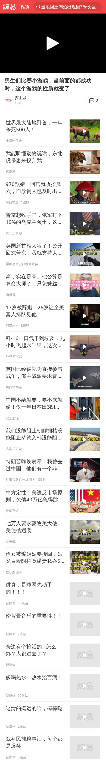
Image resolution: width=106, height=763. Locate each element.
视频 (24, 6)
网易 (9, 7)
